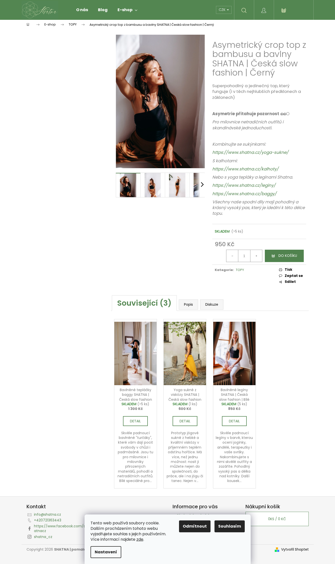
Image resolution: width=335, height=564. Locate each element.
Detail (135, 421)
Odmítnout (195, 526)
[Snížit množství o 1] (232, 256)
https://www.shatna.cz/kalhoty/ (245, 169)
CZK (222, 9)
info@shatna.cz (47, 514)
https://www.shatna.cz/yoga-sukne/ (250, 152)
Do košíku (287, 255)
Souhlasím (229, 526)
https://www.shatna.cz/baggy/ (244, 194)
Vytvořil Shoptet (295, 549)
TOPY (240, 270)
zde (139, 539)
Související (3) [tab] (144, 303)
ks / (277, 518)
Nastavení (106, 552)
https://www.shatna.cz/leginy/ (243, 185)
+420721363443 (47, 520)
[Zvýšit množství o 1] (256, 256)
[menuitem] (82, 10)
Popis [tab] (188, 304)
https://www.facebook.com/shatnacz (61, 528)
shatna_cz (43, 536)
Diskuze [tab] (211, 304)
